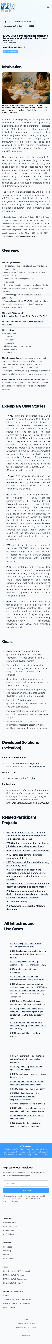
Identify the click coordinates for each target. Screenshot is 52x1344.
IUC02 (31, 26)
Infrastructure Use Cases (13, 26)
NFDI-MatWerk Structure (21, 22)
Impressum (26, 1335)
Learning (7, 1251)
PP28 (16, 901)
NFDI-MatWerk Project (13, 1283)
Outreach (7, 1242)
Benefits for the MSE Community (17, 1271)
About (5, 1267)
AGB (26, 1319)
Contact (6, 1295)
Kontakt (26, 1331)
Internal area (12, 51)
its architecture (37, 766)
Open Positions (9, 1307)
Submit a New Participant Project (17, 1299)
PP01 (26, 835)
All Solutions (8, 1234)
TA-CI (28, 316)
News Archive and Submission (16, 1303)
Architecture (8, 1230)
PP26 (27, 894)
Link (33, 778)
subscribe (26, 1190)
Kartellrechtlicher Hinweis (26, 1327)
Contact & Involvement (14, 1291)
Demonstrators (9, 1222)
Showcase (7, 1247)
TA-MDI (20, 313)
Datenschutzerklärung (26, 1323)
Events (6, 1255)
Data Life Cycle (10, 1226)
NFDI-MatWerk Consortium (15, 1279)
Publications (8, 1258)
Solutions (7, 1218)
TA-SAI (35, 316)
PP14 (28, 850)
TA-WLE (43, 316)
